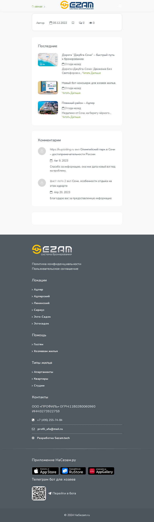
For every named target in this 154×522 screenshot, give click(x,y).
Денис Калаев (98, 108)
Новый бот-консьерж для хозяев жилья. (89, 83)
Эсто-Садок (42, 317)
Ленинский (42, 303)
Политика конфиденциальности (56, 264)
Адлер (38, 289)
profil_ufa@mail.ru (50, 429)
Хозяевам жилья (46, 351)
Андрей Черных (99, 64)
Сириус (39, 310)
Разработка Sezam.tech (53, 438)
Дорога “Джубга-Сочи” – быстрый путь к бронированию (88, 57)
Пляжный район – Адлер (78, 103)
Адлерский (42, 296)
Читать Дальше (91, 73)
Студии (39, 385)
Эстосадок (41, 323)
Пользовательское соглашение (55, 269)
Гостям (38, 344)
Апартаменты (43, 372)
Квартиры (41, 379)
